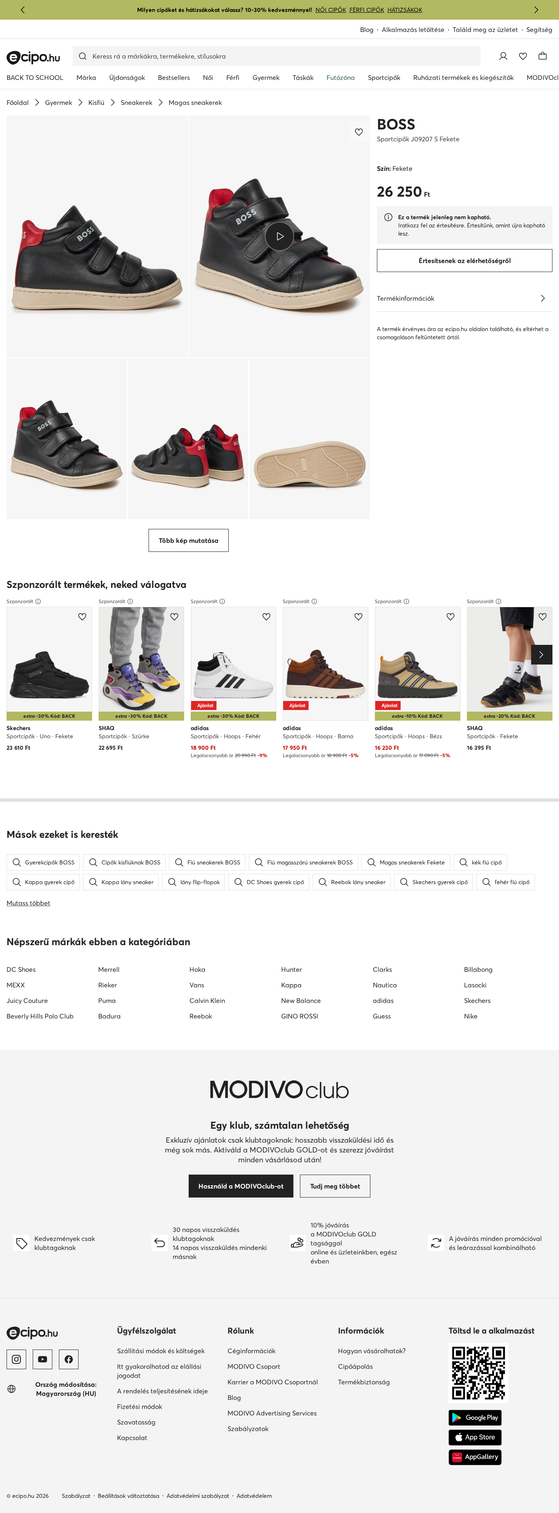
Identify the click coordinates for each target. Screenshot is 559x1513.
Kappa (291, 985)
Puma (107, 1000)
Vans (196, 985)
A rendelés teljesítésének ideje (162, 1391)
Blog (367, 29)
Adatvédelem (254, 1495)
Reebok (200, 1016)
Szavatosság (136, 1422)
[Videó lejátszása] (279, 236)
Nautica (385, 985)
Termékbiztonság (364, 1382)
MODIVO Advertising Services (272, 1413)
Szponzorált (20, 601)
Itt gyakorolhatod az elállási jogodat (159, 1370)
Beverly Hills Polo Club (40, 1016)
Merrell (108, 969)
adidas (383, 1000)
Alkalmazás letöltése (413, 29)
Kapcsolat (132, 1438)
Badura (109, 1016)
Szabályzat (76, 1495)
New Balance (301, 1000)
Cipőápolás (355, 1366)
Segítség (539, 29)
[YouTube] (42, 1359)
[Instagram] (16, 1359)
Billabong (478, 969)
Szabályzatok (248, 1429)
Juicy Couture (27, 1000)
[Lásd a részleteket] (542, 298)
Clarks (382, 969)
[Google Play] (475, 1418)
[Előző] (23, 10)
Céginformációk (251, 1351)
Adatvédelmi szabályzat (198, 1495)
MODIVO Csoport (254, 1366)
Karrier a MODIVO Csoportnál (273, 1382)
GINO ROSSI (299, 1016)
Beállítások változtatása (128, 1495)
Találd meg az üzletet (485, 29)
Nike (471, 1016)
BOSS (396, 124)
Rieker (107, 985)
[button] (97, 237)
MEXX (16, 985)
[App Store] (475, 1437)
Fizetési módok (139, 1406)
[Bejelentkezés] (503, 56)
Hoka (197, 969)
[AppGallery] (475, 1457)
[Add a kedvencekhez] (359, 132)
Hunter (291, 969)
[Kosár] (542, 56)
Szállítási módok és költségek (161, 1351)
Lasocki (475, 985)
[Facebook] (69, 1359)
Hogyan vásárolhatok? (372, 1351)
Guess (382, 1016)
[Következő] (536, 10)
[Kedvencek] (523, 56)
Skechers (477, 1000)
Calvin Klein (207, 1000)
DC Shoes (21, 969)
